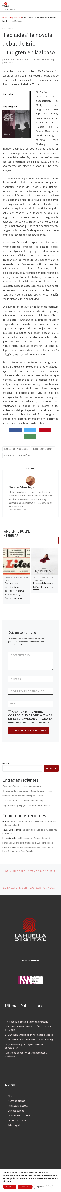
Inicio (4, 17)
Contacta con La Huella (20, 1115)
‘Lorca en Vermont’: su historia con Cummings (23, 800)
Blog (11, 17)
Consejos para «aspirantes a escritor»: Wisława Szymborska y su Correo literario (14, 591)
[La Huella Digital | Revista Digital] (5, 4)
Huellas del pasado (18, 1105)
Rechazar (25, 1187)
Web (13, 703)
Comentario (20, 655)
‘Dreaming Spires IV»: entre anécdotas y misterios (26, 1054)
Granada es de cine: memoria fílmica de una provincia (27, 790)
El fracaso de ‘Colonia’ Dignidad (35, 838)
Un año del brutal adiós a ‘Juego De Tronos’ (33, 842)
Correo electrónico (27, 691)
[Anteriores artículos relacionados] (47, 540)
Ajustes (40, 1187)
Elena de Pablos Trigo (17, 60)
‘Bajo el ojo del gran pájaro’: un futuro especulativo (26, 805)
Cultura (18, 17)
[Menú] (57, 5)
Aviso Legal (14, 1125)
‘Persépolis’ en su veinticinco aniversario (21, 786)
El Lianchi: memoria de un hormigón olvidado (22, 795)
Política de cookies (18, 1120)
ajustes (7, 1181)
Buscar (6, 763)
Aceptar (9, 1187)
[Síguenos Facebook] (3, 755)
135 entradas (18, 510)
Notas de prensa (16, 1100)
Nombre (16, 679)
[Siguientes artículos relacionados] (55, 540)
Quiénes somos (16, 1110)
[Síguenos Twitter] (8, 755)
